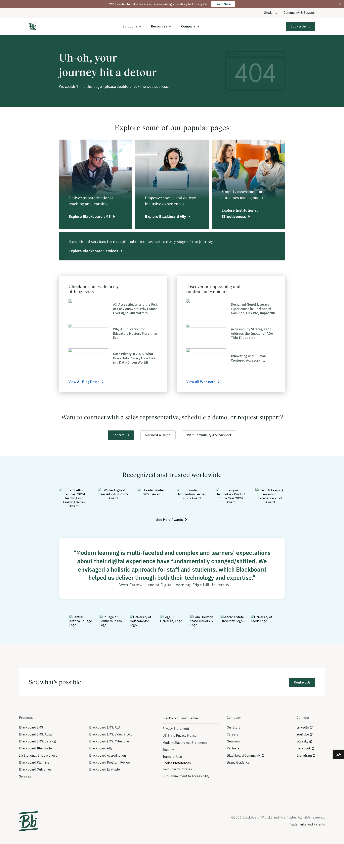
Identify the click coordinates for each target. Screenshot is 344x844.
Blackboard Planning (34, 762)
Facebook (304, 748)
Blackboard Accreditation (107, 755)
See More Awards (170, 520)
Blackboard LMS (31, 727)
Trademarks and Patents (307, 824)
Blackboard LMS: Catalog (37, 741)
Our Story (233, 727)
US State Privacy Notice (179, 735)
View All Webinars (201, 381)
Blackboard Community (244, 755)
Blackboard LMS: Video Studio (110, 734)
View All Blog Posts (84, 381)
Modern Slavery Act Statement (184, 743)
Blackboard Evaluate (104, 769)
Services (25, 776)
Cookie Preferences (176, 763)
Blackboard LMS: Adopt (36, 734)
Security (168, 750)
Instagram (304, 755)
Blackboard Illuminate (35, 748)
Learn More (223, 4)
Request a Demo (158, 435)
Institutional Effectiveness (38, 755)
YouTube (303, 734)
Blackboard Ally (100, 748)
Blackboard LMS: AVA (104, 727)
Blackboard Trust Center (180, 718)
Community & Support (299, 13)
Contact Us (121, 435)
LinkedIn (303, 727)
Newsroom (234, 741)
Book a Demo (300, 26)
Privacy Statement (175, 729)
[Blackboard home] (28, 821)
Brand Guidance (238, 762)
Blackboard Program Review (109, 762)
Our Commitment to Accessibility (185, 776)
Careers (232, 734)
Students (270, 13)
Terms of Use (172, 757)
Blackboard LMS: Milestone (109, 741)
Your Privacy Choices (177, 769)
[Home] (32, 26)
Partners (233, 748)
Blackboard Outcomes (35, 769)
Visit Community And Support (209, 435)
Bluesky (302, 741)
